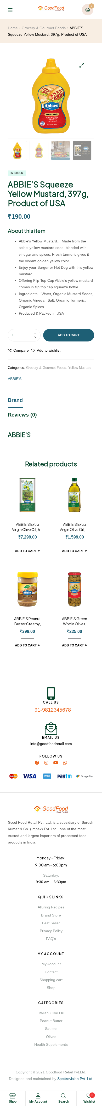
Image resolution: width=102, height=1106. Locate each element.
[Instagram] (46, 763)
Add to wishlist (48, 350)
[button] (82, 65)
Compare (21, 350)
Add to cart (69, 335)
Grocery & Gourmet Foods (44, 28)
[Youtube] (56, 763)
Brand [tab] (15, 400)
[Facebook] (37, 763)
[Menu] (14, 9)
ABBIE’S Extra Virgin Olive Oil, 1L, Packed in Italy (75, 527)
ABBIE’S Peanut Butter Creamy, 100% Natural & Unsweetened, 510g (27, 621)
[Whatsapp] (65, 763)
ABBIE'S (14, 379)
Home (13, 28)
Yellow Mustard (79, 368)
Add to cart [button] (26, 551)
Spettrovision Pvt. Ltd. (75, 1079)
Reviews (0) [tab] (22, 415)
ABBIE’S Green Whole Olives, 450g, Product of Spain (74, 621)
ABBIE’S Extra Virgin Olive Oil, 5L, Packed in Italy (27, 527)
